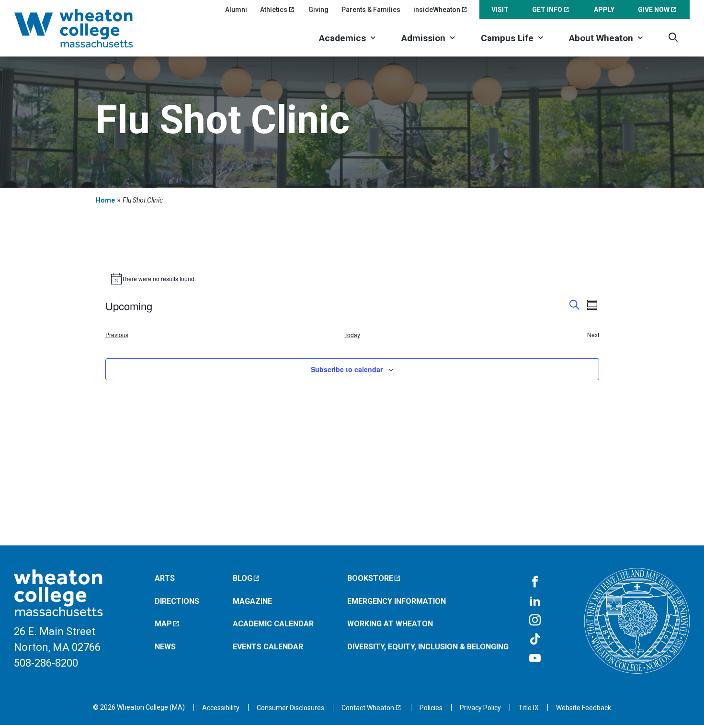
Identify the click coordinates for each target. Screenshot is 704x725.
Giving (318, 9)
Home (105, 200)
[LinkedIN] (535, 601)
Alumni (236, 9)
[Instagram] (535, 620)
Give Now (654, 9)
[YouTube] (535, 658)
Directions (177, 601)
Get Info (547, 9)
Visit (500, 9)
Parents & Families (370, 9)
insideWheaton (436, 9)
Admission (423, 38)
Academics (342, 38)
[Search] (673, 37)
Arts (165, 578)
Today (352, 335)
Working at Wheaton (390, 623)
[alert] (352, 278)
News (165, 646)
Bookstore (370, 578)
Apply (604, 9)
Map (163, 623)
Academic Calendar (273, 623)
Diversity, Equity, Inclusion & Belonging (428, 646)
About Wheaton (601, 38)
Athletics (273, 9)
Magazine (252, 601)
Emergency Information (396, 601)
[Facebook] (535, 582)
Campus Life (507, 38)
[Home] (86, 28)
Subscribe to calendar (347, 369)
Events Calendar (268, 646)
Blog (242, 578)
